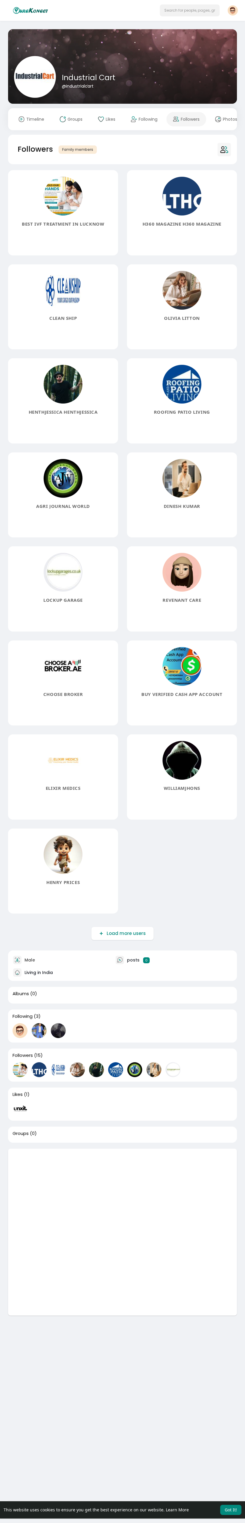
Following (23, 1016)
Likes (18, 1094)
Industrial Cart (88, 77)
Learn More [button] (177, 1510)
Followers (23, 1055)
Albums (21, 993)
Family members (77, 149)
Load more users (126, 933)
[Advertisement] (122, 1190)
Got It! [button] (231, 1510)
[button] (190, 10)
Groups (21, 1133)
